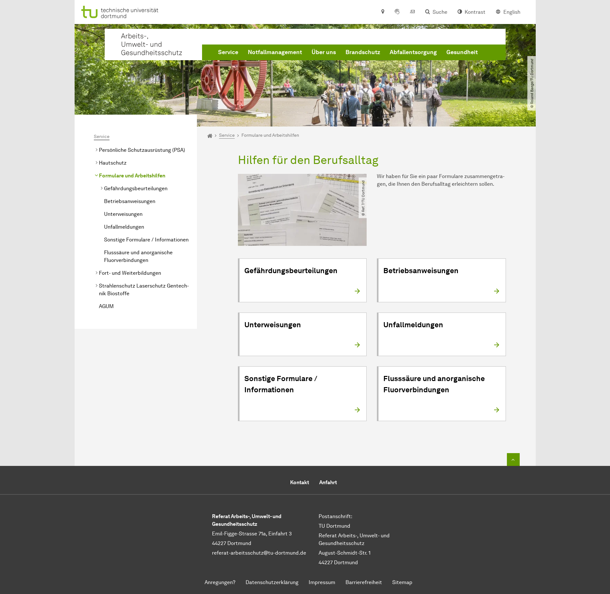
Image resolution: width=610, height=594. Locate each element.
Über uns (324, 52)
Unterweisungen (123, 214)
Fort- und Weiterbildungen (130, 273)
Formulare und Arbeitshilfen (132, 176)
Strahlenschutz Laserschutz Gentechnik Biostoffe (144, 290)
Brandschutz (363, 52)
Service (228, 52)
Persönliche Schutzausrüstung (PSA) (142, 150)
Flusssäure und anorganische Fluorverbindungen (138, 256)
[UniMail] (412, 12)
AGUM (106, 306)
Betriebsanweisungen (129, 201)
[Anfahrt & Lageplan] (382, 12)
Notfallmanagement (275, 52)
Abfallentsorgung (413, 52)
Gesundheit (462, 52)
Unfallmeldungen (124, 227)
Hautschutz (112, 163)
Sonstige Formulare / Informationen (146, 240)
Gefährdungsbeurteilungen (135, 188)
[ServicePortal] (397, 12)
